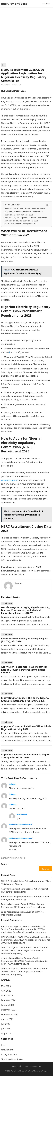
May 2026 (6, 986)
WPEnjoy (44, 1071)
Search (4, 864)
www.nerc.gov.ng (9, 480)
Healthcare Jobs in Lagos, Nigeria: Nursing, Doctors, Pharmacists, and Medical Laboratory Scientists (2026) (25, 610)
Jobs (3, 65)
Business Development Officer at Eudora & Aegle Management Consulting (25, 898)
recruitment (7, 603)
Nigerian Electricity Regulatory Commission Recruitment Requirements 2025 (23, 213)
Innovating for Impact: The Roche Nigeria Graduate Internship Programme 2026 (25, 699)
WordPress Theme (31, 1071)
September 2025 (9, 1014)
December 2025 (9, 1009)
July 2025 (5, 1023)
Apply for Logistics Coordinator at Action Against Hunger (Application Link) (24, 890)
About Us (27, 1066)
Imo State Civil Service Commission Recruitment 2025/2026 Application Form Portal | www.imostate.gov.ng (24, 929)
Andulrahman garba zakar (14, 926)
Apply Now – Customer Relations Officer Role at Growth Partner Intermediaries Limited (24, 669)
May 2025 (6, 1033)
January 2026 (7, 1005)
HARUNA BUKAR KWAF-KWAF (15, 936)
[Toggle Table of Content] (46, 205)
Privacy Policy (17, 1066)
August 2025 (7, 1019)
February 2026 (8, 1000)
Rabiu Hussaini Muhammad (20, 824)
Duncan (18, 583)
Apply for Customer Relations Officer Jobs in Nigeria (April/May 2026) (26, 728)
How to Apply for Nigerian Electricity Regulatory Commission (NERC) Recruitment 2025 (25, 219)
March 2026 (7, 995)
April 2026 (6, 990)
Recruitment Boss (14, 4)
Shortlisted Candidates (12, 1059)
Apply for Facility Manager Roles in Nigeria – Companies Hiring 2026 (25, 756)
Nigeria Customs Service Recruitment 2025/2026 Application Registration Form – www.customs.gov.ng (24, 950)
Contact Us (36, 1066)
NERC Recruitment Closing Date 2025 (21, 223)
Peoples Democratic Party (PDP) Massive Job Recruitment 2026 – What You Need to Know (23, 905)
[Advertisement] (26, 36)
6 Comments (17, 85)
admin (4, 947)
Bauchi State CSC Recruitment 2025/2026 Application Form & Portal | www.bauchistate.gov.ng (26, 939)
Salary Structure (9, 1054)
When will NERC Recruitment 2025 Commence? (25, 208)
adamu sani (22, 814)
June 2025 (6, 1028)
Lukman (12, 784)
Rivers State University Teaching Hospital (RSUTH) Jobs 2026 (24, 640)
